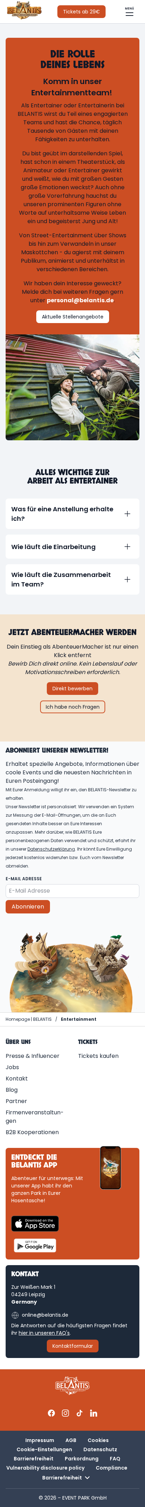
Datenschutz (100, 1449)
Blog (12, 1090)
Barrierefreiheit (33, 1458)
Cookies (98, 1440)
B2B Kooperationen (32, 1132)
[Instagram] (65, 1413)
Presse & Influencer (32, 1056)
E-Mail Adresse (24, 879)
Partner (16, 1101)
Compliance (111, 1467)
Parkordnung (82, 1458)
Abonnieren (28, 907)
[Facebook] (51, 1413)
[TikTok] (79, 1413)
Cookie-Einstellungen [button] (44, 1449)
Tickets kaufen (98, 1056)
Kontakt (17, 1078)
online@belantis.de (45, 1314)
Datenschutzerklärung (51, 849)
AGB (70, 1440)
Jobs (12, 1067)
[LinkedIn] (93, 1413)
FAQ (115, 1458)
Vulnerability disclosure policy (45, 1467)
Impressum (39, 1440)
